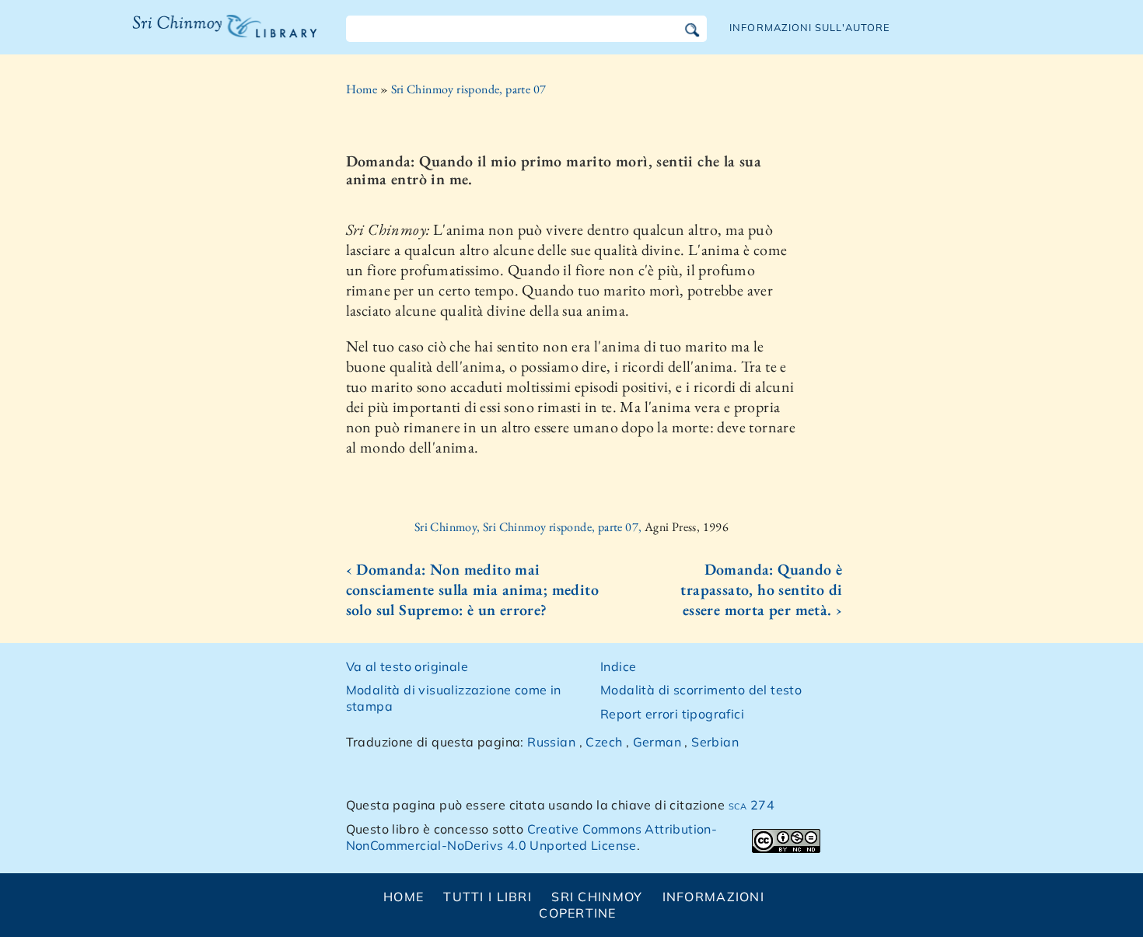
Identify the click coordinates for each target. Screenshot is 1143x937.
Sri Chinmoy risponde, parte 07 (469, 89)
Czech (603, 742)
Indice (618, 666)
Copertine (578, 913)
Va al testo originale (407, 666)
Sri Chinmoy (596, 896)
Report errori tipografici (672, 714)
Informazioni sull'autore (809, 27)
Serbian (715, 742)
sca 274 (752, 805)
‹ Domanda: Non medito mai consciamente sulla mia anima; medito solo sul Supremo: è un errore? (472, 589)
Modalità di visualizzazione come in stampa (453, 698)
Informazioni (713, 896)
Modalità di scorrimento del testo (701, 690)
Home (362, 89)
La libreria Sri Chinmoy (221, 35)
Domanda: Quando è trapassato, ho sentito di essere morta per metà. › (761, 589)
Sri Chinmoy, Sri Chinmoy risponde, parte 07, (529, 527)
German (657, 742)
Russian (551, 742)
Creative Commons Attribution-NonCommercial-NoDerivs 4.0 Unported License (532, 837)
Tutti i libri (487, 896)
